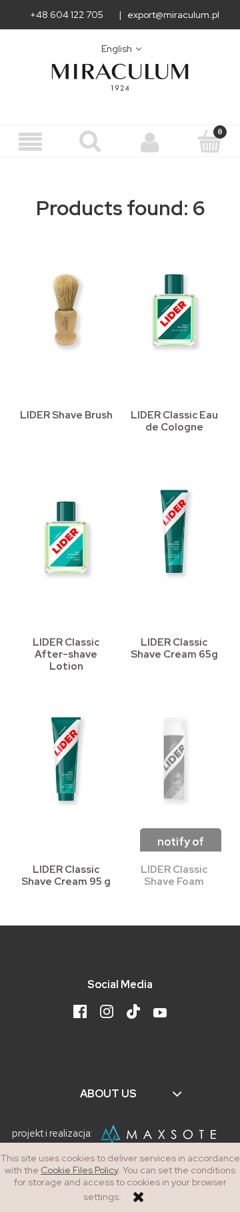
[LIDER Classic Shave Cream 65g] (174, 534)
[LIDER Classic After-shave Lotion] (66, 534)
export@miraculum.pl (173, 15)
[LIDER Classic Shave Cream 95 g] (66, 761)
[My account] (150, 142)
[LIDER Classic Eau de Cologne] (174, 306)
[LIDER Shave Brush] (66, 306)
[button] (30, 142)
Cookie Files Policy (79, 1170)
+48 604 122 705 (66, 15)
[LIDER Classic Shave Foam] (174, 761)
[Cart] (210, 141)
